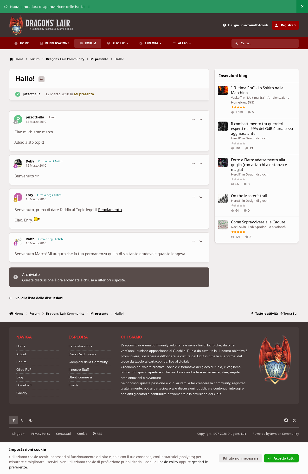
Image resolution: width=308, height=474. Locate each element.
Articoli (21, 354)
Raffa (30, 239)
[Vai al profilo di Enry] (18, 197)
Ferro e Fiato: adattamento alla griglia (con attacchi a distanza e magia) (259, 164)
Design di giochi (257, 138)
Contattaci (63, 434)
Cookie (82, 434)
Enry (29, 195)
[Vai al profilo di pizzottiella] (17, 94)
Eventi (73, 385)
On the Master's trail (249, 195)
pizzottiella (31, 94)
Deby (30, 161)
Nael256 (237, 227)
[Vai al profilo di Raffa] (18, 241)
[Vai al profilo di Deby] (18, 163)
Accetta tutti (284, 458)
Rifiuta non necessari (240, 458)
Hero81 (236, 138)
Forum (21, 362)
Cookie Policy (167, 462)
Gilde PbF (24, 369)
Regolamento (110, 209)
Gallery (21, 393)
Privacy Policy (40, 434)
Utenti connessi (80, 377)
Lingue (17, 434)
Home (21, 346)
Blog (19, 377)
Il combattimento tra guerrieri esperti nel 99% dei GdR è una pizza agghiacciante (262, 128)
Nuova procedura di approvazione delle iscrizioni (50, 6)
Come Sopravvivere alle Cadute (258, 222)
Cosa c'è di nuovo (82, 354)
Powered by (276, 434)
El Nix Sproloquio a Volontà (266, 227)
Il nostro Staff (79, 369)
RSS (99, 434)
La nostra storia (80, 346)
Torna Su (289, 314)
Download (24, 385)
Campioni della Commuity (88, 362)
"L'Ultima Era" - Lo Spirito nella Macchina (257, 90)
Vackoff (236, 97)
